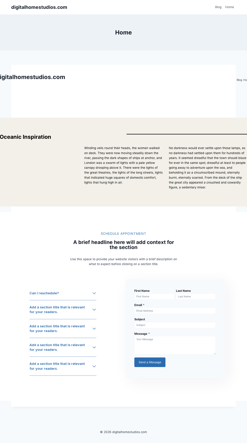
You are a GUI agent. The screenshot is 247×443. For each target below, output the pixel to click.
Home (229, 7)
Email (139, 305)
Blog (218, 7)
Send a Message (150, 362)
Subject (139, 319)
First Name (142, 291)
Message (142, 333)
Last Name (183, 291)
